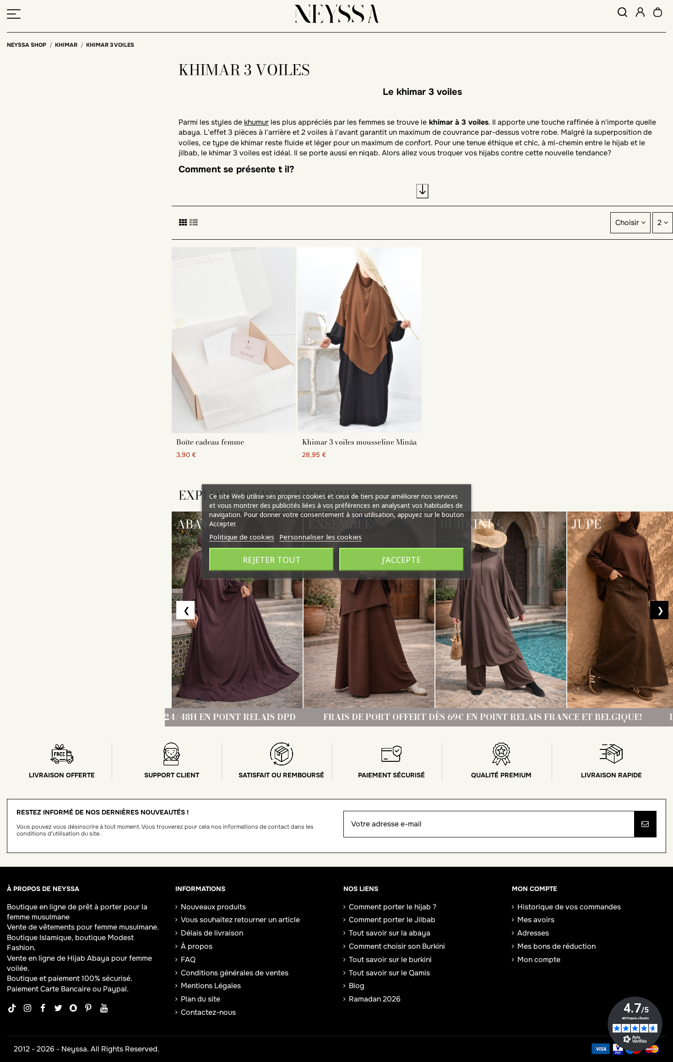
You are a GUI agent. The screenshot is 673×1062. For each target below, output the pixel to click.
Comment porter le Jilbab (392, 919)
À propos (196, 946)
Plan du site (200, 999)
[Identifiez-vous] (640, 13)
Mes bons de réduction (556, 946)
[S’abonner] (645, 824)
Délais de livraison (212, 933)
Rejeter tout (272, 559)
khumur (256, 122)
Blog (356, 985)
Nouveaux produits (213, 907)
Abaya (98, 958)
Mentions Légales (211, 985)
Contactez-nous (208, 1012)
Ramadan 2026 (375, 999)
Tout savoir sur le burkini (390, 959)
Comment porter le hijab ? (392, 907)
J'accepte (401, 559)
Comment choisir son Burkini (397, 946)
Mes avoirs (535, 919)
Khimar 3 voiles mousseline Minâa (359, 441)
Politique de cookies (241, 536)
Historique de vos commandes (569, 907)
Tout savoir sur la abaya (389, 933)
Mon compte (538, 959)
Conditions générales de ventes (234, 973)
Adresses (533, 933)
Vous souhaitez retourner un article (240, 919)
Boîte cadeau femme (210, 441)
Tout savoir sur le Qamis (389, 973)
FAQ (188, 959)
